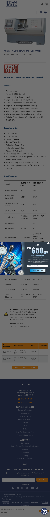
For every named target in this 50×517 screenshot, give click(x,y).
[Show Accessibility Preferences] (44, 511)
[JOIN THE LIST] (37, 271)
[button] (37, 271)
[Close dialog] (48, 243)
